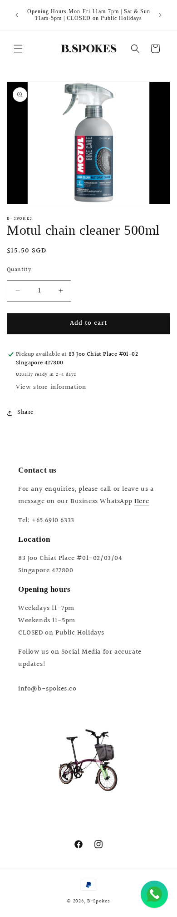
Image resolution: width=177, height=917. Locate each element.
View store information (51, 388)
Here (141, 501)
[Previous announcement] (17, 15)
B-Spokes (98, 901)
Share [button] (25, 413)
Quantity (19, 270)
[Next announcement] (160, 15)
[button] (18, 49)
